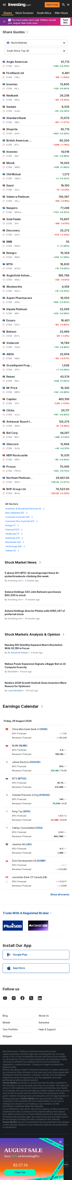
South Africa (44, 13)
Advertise (44, 1022)
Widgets (7, 1036)
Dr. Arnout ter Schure (18, 652)
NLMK (23, 745)
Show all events (59, 894)
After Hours (61, 13)
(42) (13, 542)
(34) (17, 517)
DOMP (41, 860)
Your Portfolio (10, 1029)
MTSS (22, 778)
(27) (19, 521)
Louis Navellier (15, 690)
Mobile (6, 1022)
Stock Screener (24, 13)
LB (44, 877)
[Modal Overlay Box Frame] (32, 1159)
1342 (39, 827)
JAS (28, 844)
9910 (27, 811)
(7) (10, 525)
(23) (12, 538)
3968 (43, 729)
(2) (23, 508)
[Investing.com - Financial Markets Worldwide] (19, 5)
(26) (13, 546)
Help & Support (47, 1029)
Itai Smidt (12, 671)
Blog (5, 1015)
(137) (12, 529)
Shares (7, 13)
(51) (14, 513)
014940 (44, 794)
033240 (35, 762)
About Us (44, 1015)
